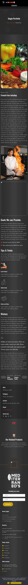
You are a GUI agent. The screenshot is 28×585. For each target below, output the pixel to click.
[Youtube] (19, 2)
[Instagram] (18, 2)
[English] (7, 2)
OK (8, 583)
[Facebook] (16, 2)
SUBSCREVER (8, 504)
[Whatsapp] (21, 2)
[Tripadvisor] (24, 2)
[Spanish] (12, 2)
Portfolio (13, 22)
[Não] (26, 580)
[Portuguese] (10, 2)
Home (8, 22)
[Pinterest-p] (10, 416)
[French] (8, 2)
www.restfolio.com (7, 410)
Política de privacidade (16, 583)
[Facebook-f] (3, 416)
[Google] (23, 2)
